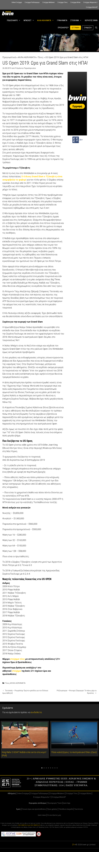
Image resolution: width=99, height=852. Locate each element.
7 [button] (54, 767)
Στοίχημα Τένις (63, 2)
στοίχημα (16, 671)
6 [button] (52, 767)
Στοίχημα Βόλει (76, 2)
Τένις (40, 57)
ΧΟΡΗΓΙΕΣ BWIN (91, 20)
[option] (25, 739)
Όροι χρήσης (52, 809)
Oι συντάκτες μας (54, 815)
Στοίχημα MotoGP (92, 7)
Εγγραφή (75, 28)
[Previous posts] (2, 743)
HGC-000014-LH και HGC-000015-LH (29, 825)
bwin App (66, 803)
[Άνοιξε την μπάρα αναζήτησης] (96, 27)
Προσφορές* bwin (55, 803)
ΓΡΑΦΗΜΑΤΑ (62, 20)
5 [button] (50, 767)
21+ (73, 844)
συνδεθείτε (36, 712)
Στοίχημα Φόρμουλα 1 (90, 2)
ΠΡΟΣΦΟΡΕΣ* (63, 28)
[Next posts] (97, 743)
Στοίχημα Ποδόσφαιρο (32, 2)
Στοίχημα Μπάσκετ (48, 2)
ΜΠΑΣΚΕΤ (27, 20)
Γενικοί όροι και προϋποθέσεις (34, 809)
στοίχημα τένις (17, 659)
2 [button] (44, 767)
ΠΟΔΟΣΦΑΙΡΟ (12, 20)
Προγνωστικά (9, 57)
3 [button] (46, 767)
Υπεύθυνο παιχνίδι (66, 809)
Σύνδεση (88, 28)
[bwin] (8, 13)
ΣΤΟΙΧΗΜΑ (74, 20)
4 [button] (48, 767)
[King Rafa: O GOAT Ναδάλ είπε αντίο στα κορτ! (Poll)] (25, 747)
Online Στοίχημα (17, 2)
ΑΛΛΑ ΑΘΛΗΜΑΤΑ (44, 20)
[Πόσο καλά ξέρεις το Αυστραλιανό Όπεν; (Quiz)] (74, 747)
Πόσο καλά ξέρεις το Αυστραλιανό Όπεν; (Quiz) (74, 752)
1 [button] (41, 767)
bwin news (42, 815)
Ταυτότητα (78, 809)
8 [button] (57, 767)
